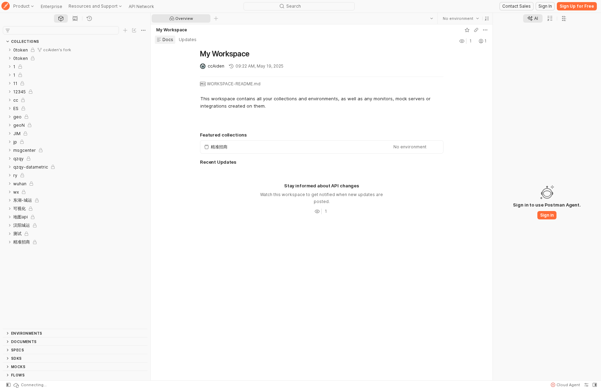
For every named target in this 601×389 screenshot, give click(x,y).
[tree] (75, 187)
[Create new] (125, 30)
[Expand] (10, 50)
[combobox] (460, 18)
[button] (486, 18)
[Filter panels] (7, 30)
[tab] (61, 18)
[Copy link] (475, 29)
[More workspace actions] (484, 29)
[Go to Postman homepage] (5, 6)
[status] (30, 384)
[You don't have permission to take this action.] (216, 18)
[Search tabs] (431, 18)
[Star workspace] (466, 29)
